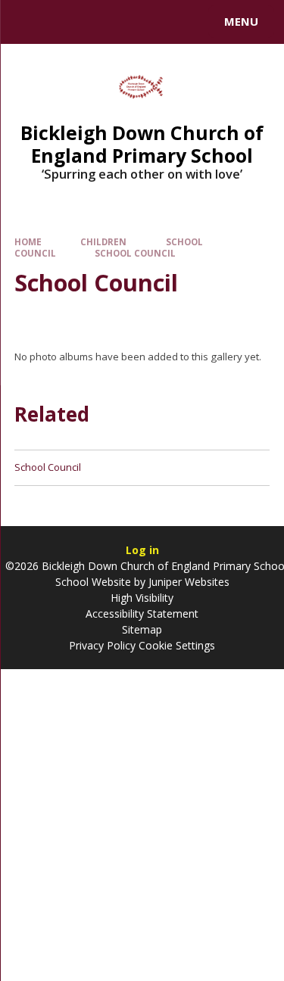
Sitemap (142, 629)
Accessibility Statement (142, 613)
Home (28, 242)
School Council (135, 253)
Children (103, 242)
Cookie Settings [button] (177, 645)
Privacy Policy (102, 645)
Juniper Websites (187, 582)
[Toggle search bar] (29, 22)
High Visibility (142, 597)
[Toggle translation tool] (67, 22)
